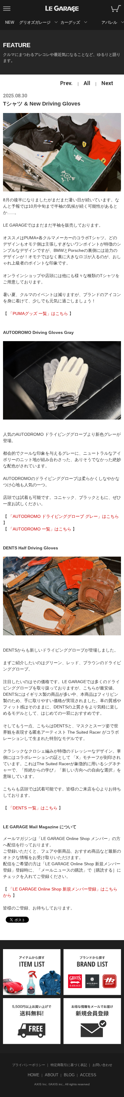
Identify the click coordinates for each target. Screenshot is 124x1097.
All (87, 83)
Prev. (66, 83)
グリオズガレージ (34, 22)
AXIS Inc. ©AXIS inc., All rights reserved (62, 1084)
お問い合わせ (102, 1065)
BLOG (69, 1075)
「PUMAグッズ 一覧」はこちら (38, 313)
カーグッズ (70, 22)
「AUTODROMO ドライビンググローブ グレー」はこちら (63, 516)
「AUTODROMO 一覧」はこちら (39, 529)
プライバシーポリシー (28, 1065)
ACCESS (88, 1075)
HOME (33, 1075)
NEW (9, 22)
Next (107, 83)
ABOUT (51, 1075)
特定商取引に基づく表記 (69, 1065)
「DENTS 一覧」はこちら (32, 807)
